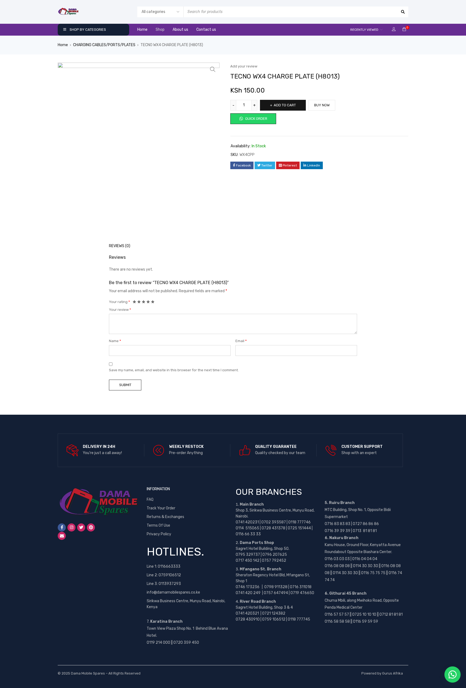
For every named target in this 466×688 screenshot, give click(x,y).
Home (63, 45)
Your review (120, 310)
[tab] (116, 246)
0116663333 (169, 566)
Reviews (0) (119, 246)
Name (115, 341)
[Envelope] (62, 536)
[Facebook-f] (62, 527)
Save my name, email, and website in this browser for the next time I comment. (174, 370)
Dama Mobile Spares (88, 673)
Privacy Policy (159, 534)
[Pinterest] (91, 527)
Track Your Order (161, 508)
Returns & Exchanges (165, 517)
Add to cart (285, 105)
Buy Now (322, 105)
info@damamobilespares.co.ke (173, 592)
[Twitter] (81, 527)
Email (241, 341)
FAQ (150, 499)
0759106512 (170, 575)
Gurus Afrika (392, 673)
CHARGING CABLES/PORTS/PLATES (104, 45)
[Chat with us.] (452, 674)
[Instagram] (71, 527)
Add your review (243, 66)
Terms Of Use (158, 525)
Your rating (119, 302)
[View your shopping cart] (404, 29)
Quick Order (255, 119)
